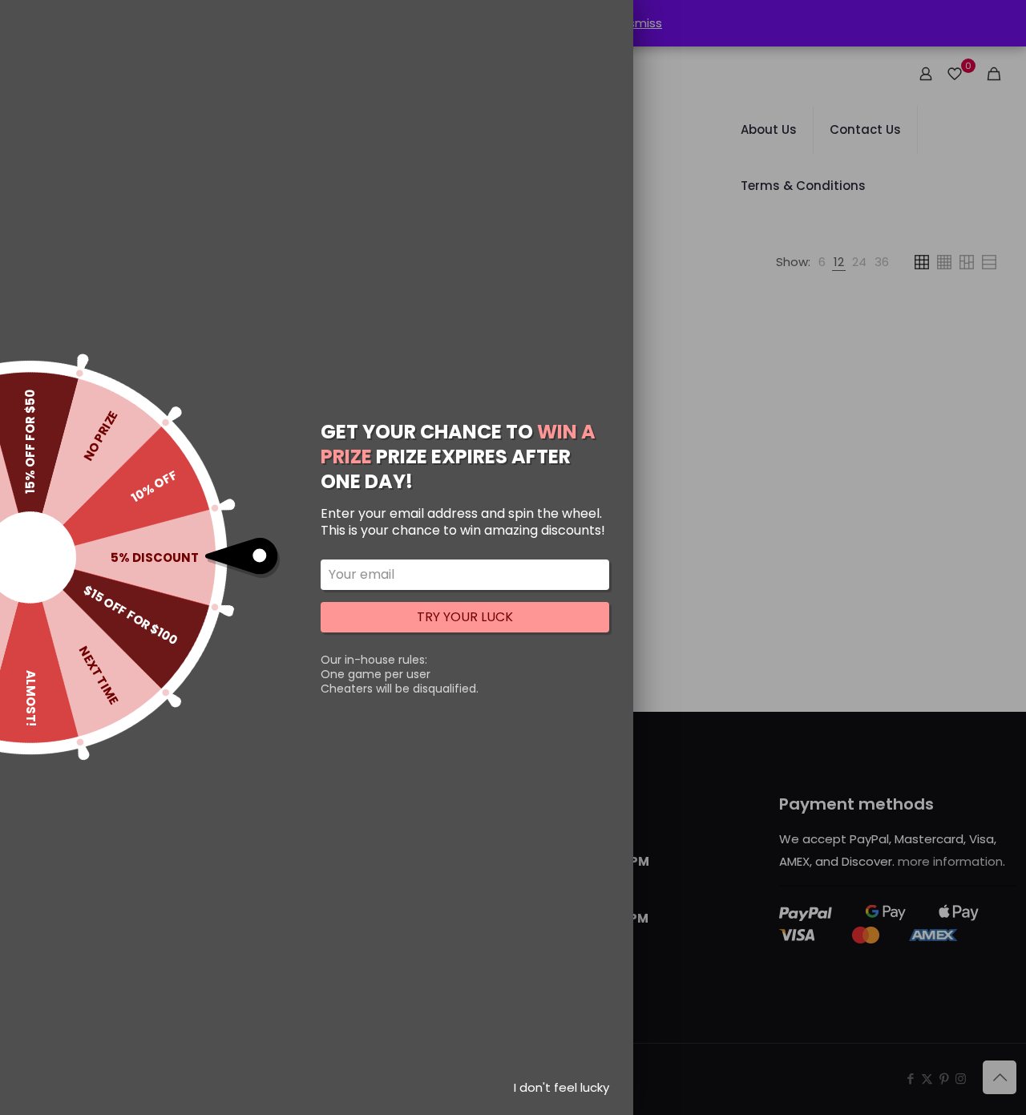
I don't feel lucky (561, 1087)
